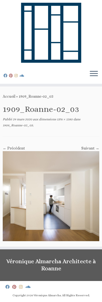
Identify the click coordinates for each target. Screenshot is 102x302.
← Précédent (14, 148)
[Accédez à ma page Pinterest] (11, 75)
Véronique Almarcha (47, 295)
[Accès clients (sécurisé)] (22, 75)
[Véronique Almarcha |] (51, 33)
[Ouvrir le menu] (94, 74)
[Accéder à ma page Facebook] (6, 75)
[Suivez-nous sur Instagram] (16, 75)
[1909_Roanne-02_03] (51, 196)
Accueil (9, 96)
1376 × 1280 (64, 119)
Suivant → (90, 148)
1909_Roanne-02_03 (18, 125)
